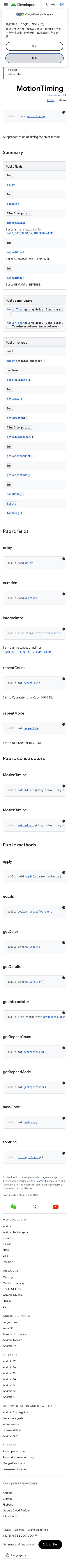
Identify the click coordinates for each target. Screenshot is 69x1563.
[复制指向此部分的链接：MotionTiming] (30, 775)
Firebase (8, 1504)
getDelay (13, 399)
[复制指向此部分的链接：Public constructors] (48, 759)
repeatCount (15, 252)
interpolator (16, 223)
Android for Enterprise (16, 1232)
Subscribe (50, 1544)
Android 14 (9, 1379)
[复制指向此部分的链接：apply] (15, 862)
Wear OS (8, 1328)
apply (11, 361)
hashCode (13, 494)
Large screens (11, 1322)
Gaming (8, 1277)
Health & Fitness (12, 1289)
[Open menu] (6, 4)
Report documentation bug (19, 1457)
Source (7, 1244)
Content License (45, 1181)
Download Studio (13, 1430)
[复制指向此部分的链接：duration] (20, 583)
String (11, 503)
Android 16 (9, 1367)
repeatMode (15, 278)
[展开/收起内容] (8, 78)
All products (10, 1516)
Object (22, 380)
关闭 (34, 46)
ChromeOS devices (14, 1334)
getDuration (15, 418)
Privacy (7, 1300)
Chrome (7, 1498)
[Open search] (46, 4)
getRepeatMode (17, 475)
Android (8, 1226)
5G (5, 1306)
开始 (34, 58)
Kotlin (50, 100)
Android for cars (12, 1340)
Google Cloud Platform (16, 1510)
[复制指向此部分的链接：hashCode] (23, 1107)
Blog (5, 1255)
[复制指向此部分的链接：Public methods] (39, 845)
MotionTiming (36, 116)
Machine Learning (13, 1283)
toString (13, 513)
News (6, 1249)
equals (11, 380)
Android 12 (9, 1391)
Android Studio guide (15, 1412)
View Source (55, 95)
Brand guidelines (38, 1529)
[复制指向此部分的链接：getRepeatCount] (35, 1037)
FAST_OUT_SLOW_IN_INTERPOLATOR (30, 233)
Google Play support (14, 1463)
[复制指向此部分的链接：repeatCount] (28, 668)
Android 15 (9, 1373)
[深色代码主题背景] (63, 112)
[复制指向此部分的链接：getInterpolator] (32, 1002)
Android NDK (10, 1436)
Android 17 (9, 1361)
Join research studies (15, 1469)
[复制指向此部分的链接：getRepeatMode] (34, 1072)
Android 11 (9, 1396)
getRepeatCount (18, 456)
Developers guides (13, 1418)
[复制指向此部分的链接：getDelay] (22, 932)
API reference (11, 1424)
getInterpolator (18, 437)
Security (8, 1238)
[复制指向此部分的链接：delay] (15, 548)
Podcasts (8, 1261)
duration (13, 204)
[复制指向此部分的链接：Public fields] (32, 531)
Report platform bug (14, 1451)
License (19, 1529)
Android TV (9, 1345)
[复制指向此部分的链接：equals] (17, 897)
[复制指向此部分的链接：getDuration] (27, 967)
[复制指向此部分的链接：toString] (20, 1142)
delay (11, 185)
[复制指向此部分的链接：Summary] (26, 153)
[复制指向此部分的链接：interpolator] (27, 618)
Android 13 (9, 1385)
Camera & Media (13, 1294)
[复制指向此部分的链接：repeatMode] (28, 713)
